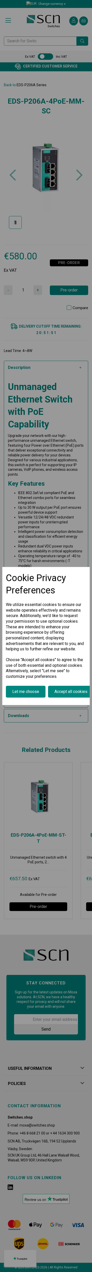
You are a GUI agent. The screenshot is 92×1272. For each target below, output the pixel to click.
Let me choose (25, 691)
